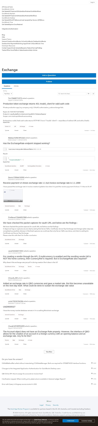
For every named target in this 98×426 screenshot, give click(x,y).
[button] (21, 200)
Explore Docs (13, 24)
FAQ (38, 48)
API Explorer (13, 11)
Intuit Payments (11, 43)
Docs (42, 20)
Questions (26, 50)
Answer (16, 130)
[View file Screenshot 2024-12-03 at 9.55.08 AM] (13, 195)
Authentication (13, 29)
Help (3, 37)
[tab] (7, 86)
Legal (41, 405)
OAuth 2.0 (30, 43)
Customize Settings (86, 421)
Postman (27, 11)
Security (55, 405)
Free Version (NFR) (35, 20)
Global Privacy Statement (40, 419)
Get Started (5, 11)
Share (24, 130)
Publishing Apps (21, 43)
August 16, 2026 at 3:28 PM (15, 100)
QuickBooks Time (38, 43)
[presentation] (49, 115)
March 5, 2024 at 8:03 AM (15, 280)
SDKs (18, 11)
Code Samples (25, 20)
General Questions (7, 41)
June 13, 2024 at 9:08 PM (15, 253)
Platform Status (18, 50)
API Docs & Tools (7, 7)
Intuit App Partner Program (20, 409)
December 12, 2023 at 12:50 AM (16, 303)
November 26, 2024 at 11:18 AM (16, 219)
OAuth (32, 11)
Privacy (48, 405)
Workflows (37, 11)
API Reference (16, 20)
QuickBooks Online (19, 41)
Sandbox (22, 11)
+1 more (31, 126)
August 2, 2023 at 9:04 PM (15, 328)
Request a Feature (26, 48)
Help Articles (33, 50)
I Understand (70, 420)
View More (49, 352)
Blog (3, 35)
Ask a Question (49, 75)
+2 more (47, 166)
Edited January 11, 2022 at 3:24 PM (17, 140)
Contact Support (7, 48)
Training (34, 48)
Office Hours (10, 50)
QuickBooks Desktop (31, 41)
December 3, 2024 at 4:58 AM (16, 179)
